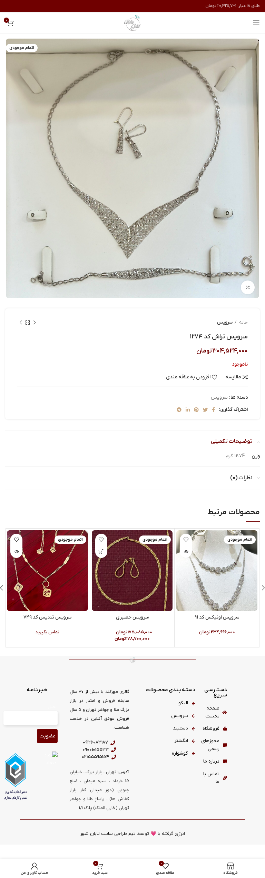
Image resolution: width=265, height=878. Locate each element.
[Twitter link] (205, 409)
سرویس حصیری (132, 617)
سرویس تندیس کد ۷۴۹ (47, 617)
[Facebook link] (213, 409)
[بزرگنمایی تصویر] (248, 287)
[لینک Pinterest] (196, 409)
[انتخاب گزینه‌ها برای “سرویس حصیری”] (101, 552)
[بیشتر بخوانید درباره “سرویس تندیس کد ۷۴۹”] (16, 552)
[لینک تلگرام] (179, 409)
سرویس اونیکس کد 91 (217, 617)
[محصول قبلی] (34, 322)
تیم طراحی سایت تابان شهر (108, 833)
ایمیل (53, 707)
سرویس (225, 322)
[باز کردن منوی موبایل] (256, 23)
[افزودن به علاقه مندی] (186, 540)
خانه (243, 322)
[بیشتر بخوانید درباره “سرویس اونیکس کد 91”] (186, 552)
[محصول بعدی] (20, 322)
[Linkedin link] (188, 409)
